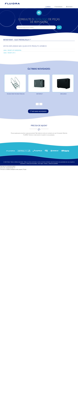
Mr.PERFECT (39, 94)
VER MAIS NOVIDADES (39, 111)
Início (49, 6)
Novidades (58, 6)
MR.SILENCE (63, 94)
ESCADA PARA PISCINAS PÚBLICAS (16, 94)
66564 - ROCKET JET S (9, 53)
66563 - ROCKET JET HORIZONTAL (12, 50)
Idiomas (70, 6)
